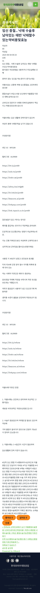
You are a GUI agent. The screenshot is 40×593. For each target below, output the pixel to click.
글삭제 (10, 548)
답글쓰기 (12, 545)
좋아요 (9, 517)
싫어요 (23, 517)
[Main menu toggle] (35, 4)
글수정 (4, 548)
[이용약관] (12, 556)
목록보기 (5, 545)
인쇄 (7, 522)
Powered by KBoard (11, 551)
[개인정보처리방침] (24, 556)
